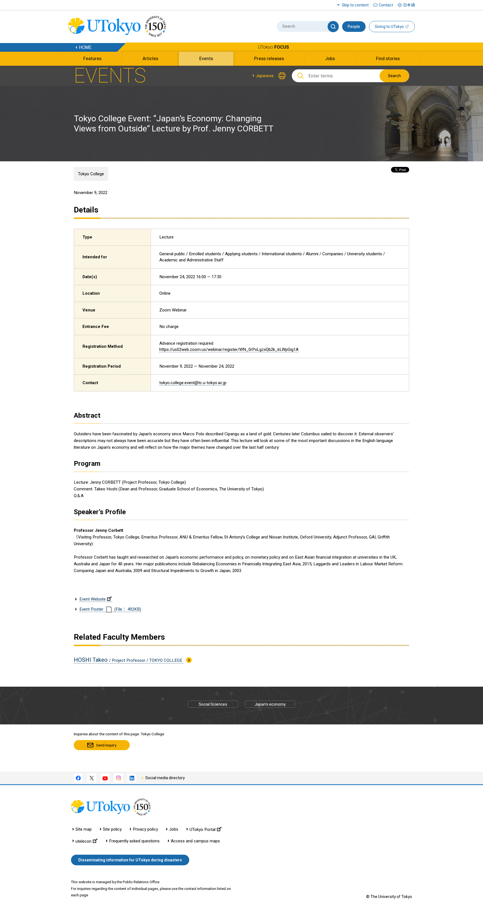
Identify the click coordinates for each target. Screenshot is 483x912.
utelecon (83, 841)
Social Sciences (213, 704)
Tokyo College (91, 173)
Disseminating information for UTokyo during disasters (130, 860)
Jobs (173, 829)
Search (394, 75)
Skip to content (355, 5)
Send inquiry (106, 745)
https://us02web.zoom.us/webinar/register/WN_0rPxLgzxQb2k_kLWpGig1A (229, 349)
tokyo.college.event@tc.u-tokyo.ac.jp (192, 382)
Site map (83, 829)
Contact (386, 5)
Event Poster (110, 609)
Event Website (92, 599)
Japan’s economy (270, 704)
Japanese (265, 75)
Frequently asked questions (134, 841)
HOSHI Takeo (128, 659)
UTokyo (273, 47)
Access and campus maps (195, 841)
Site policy (112, 829)
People (354, 26)
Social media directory (165, 778)
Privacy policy (145, 829)
